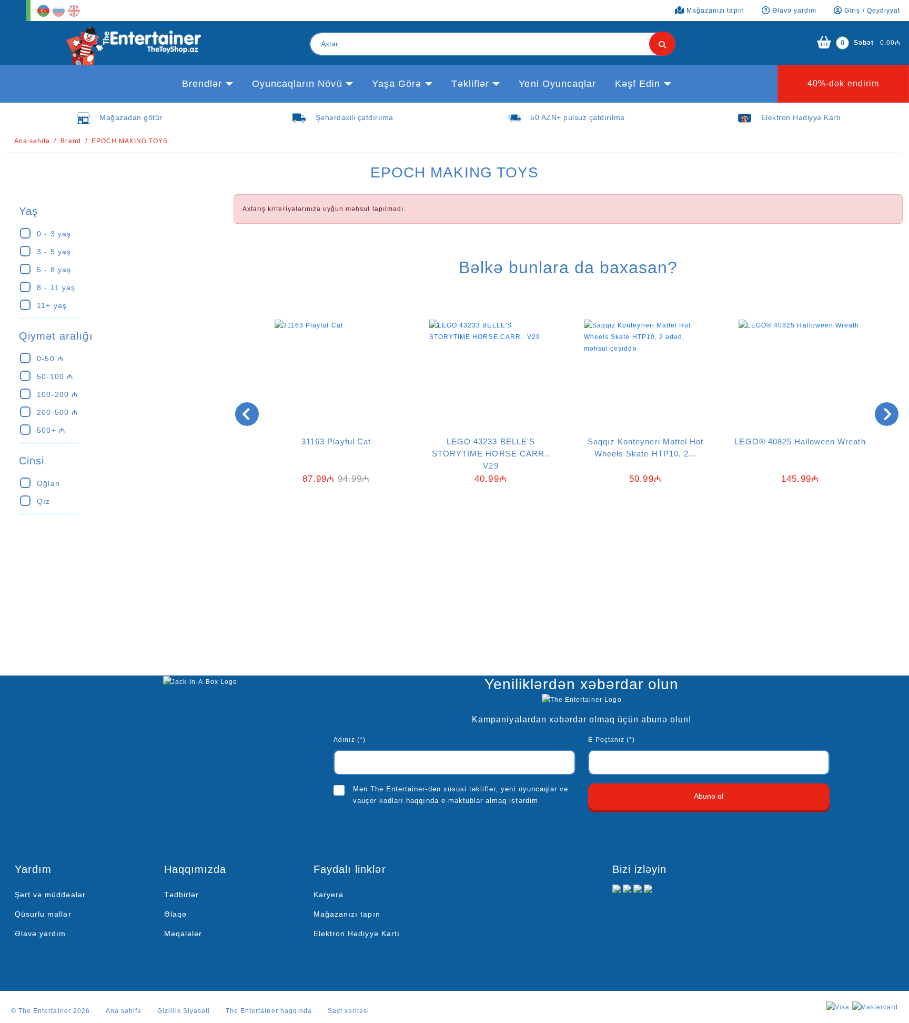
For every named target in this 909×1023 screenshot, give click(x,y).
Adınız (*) (349, 739)
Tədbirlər (181, 894)
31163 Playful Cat (336, 441)
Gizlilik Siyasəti (183, 1011)
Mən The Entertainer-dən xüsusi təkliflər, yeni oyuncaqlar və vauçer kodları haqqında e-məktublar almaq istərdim (460, 795)
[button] (560, 534)
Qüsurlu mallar (43, 914)
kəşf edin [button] (637, 83)
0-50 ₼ (50, 358)
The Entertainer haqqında (269, 1011)
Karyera (329, 894)
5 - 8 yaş (53, 269)
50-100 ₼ (55, 376)
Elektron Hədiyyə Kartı (357, 933)
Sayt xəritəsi (349, 1011)
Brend (70, 141)
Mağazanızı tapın (347, 914)
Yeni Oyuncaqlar (557, 83)
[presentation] (247, 414)
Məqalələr (183, 933)
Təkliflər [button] (470, 83)
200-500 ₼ (57, 412)
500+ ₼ (51, 430)
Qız (43, 501)
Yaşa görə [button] (396, 83)
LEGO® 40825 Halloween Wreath (799, 441)
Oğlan (48, 483)
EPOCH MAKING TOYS (130, 141)
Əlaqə (175, 914)
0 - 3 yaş (53, 234)
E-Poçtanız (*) (611, 739)
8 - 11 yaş (56, 287)
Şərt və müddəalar (50, 894)
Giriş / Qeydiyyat (871, 10)
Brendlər (202, 83)
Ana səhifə (32, 141)
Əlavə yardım (40, 933)
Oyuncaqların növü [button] (297, 83)
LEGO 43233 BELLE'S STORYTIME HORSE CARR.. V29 (491, 453)
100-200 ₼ (57, 394)
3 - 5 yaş (53, 251)
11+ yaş (51, 305)
